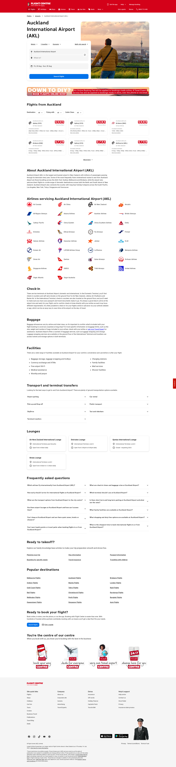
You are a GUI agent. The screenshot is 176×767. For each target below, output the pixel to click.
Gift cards (91, 698)
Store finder (122, 701)
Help (122, 4)
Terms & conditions (133, 743)
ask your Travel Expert (96, 329)
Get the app (113, 4)
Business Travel (32, 714)
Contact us (122, 698)
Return (33, 44)
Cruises (63, 9)
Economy (56, 44)
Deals (93, 9)
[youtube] (44, 737)
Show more (87, 160)
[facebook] (29, 737)
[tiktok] (39, 737)
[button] (174, 383)
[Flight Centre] (35, 684)
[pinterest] (49, 737)
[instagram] (34, 737)
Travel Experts (62, 707)
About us (60, 694)
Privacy (121, 704)
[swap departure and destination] (85, 55)
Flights (33, 9)
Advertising (61, 704)
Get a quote (122, 9)
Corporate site (62, 698)
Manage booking (134, 4)
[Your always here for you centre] (134, 657)
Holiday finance (93, 701)
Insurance (91, 694)
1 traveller (44, 44)
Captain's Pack (92, 704)
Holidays (43, 9)
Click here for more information (39, 748)
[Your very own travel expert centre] (103, 657)
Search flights (59, 76)
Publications (31, 717)
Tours (73, 9)
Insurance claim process (126, 707)
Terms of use (145, 743)
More (99, 9)
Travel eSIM (91, 707)
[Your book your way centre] (42, 657)
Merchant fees (40, 759)
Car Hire (82, 9)
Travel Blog (30, 720)
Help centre (122, 694)
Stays (53, 9)
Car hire (29, 704)
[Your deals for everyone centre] (73, 657)
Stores (131, 9)
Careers (59, 701)
